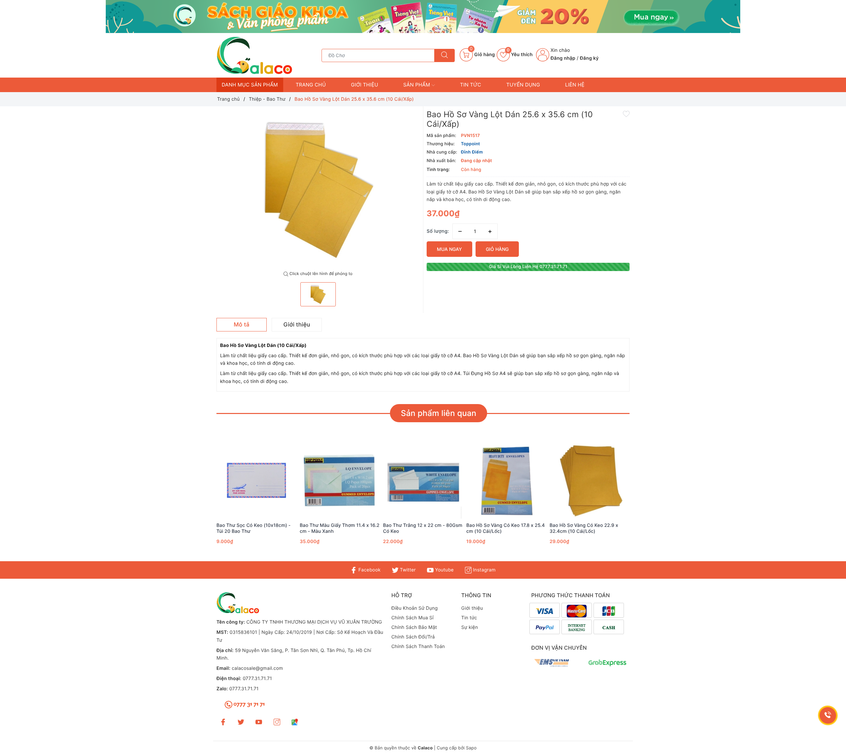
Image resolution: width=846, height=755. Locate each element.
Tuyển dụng (523, 85)
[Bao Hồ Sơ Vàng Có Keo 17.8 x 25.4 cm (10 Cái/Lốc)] (506, 480)
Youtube (444, 570)
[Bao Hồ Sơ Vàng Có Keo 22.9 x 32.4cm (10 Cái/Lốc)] (590, 480)
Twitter (407, 570)
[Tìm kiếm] (444, 55)
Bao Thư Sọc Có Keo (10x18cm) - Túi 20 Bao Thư (253, 528)
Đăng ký (589, 58)
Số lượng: (438, 231)
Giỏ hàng (497, 249)
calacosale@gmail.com (257, 668)
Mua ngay (449, 249)
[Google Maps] (294, 722)
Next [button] (648, 502)
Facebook (368, 570)
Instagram (483, 570)
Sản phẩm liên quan (438, 413)
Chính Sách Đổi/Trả (413, 637)
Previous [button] (198, 502)
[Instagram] (277, 722)
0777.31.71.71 (257, 678)
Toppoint (470, 144)
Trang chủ (311, 85)
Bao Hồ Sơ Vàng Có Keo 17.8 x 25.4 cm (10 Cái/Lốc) (505, 528)
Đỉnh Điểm (472, 152)
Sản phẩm (417, 85)
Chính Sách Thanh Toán (418, 646)
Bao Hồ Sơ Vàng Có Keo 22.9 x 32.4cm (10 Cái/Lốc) (584, 528)
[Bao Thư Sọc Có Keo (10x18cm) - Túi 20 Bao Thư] (256, 480)
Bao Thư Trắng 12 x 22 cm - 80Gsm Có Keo (422, 528)
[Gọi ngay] (828, 715)
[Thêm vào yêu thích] (626, 114)
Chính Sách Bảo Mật (414, 627)
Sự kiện (469, 627)
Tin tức (470, 85)
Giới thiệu (364, 85)
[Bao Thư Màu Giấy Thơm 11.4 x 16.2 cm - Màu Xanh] (340, 480)
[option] (318, 189)
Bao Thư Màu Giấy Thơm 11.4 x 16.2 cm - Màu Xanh (339, 528)
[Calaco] (423, 16)
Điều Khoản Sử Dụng (414, 608)
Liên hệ (575, 85)
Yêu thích (520, 54)
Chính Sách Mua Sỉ (412, 618)
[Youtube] (258, 722)
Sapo (471, 748)
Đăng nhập (563, 58)
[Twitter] (241, 722)
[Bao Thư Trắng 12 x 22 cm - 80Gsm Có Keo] (423, 480)
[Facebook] (223, 722)
